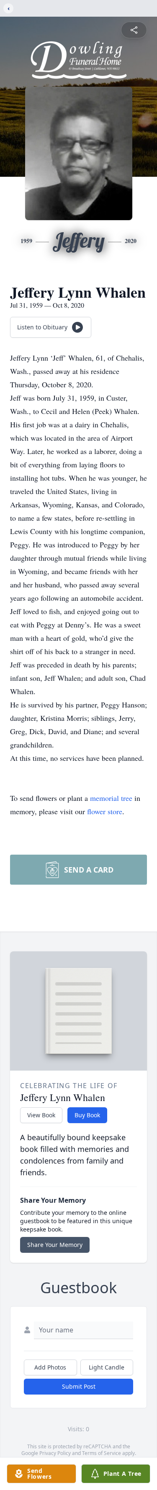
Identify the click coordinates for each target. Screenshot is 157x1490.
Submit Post (78, 1386)
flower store (104, 811)
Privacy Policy (55, 1453)
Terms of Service (101, 1453)
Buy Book (87, 1115)
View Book (41, 1115)
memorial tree (111, 798)
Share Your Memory (54, 1245)
